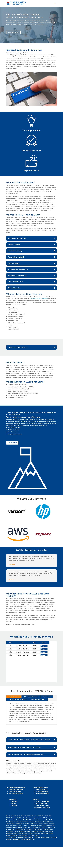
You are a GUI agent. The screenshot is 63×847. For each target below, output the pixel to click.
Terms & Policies (28, 837)
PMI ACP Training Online (16, 793)
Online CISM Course (41, 789)
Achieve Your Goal (14, 697)
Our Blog (13, 803)
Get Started (12, 442)
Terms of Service (27, 839)
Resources (14, 805)
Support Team (43, 803)
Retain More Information (31, 697)
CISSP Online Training (42, 791)
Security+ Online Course (42, 793)
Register (44, 646)
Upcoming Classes (13, 32)
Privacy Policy (16, 839)
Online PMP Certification (16, 789)
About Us (14, 801)
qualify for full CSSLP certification (39, 298)
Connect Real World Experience (17, 699)
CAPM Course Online (15, 791)
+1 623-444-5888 (44, 801)
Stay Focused (46, 697)
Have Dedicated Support (38, 699)
